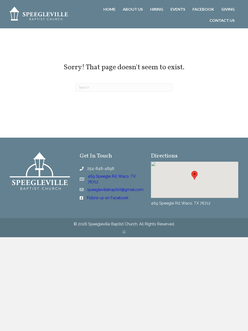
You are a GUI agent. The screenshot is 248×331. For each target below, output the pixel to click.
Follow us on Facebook (107, 198)
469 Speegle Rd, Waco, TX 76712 (180, 203)
